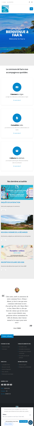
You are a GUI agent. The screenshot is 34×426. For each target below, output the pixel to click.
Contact (4, 2)
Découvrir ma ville (6, 367)
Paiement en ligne (6, 346)
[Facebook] (29, 2)
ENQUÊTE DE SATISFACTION (10, 202)
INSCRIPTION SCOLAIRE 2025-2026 (12, 262)
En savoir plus (16, 100)
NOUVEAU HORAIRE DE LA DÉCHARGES (14, 232)
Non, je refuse (8, 424)
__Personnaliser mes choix (11, 421)
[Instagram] (32, 2)
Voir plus (3, 210)
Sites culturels (5, 371)
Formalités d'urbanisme (24, 349)
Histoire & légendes (6, 369)
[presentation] (4, 33)
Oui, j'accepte (23, 421)
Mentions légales (23, 364)
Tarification (4, 349)
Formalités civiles (23, 346)
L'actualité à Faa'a (6, 364)
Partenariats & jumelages (7, 374)
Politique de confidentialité (25, 367)
